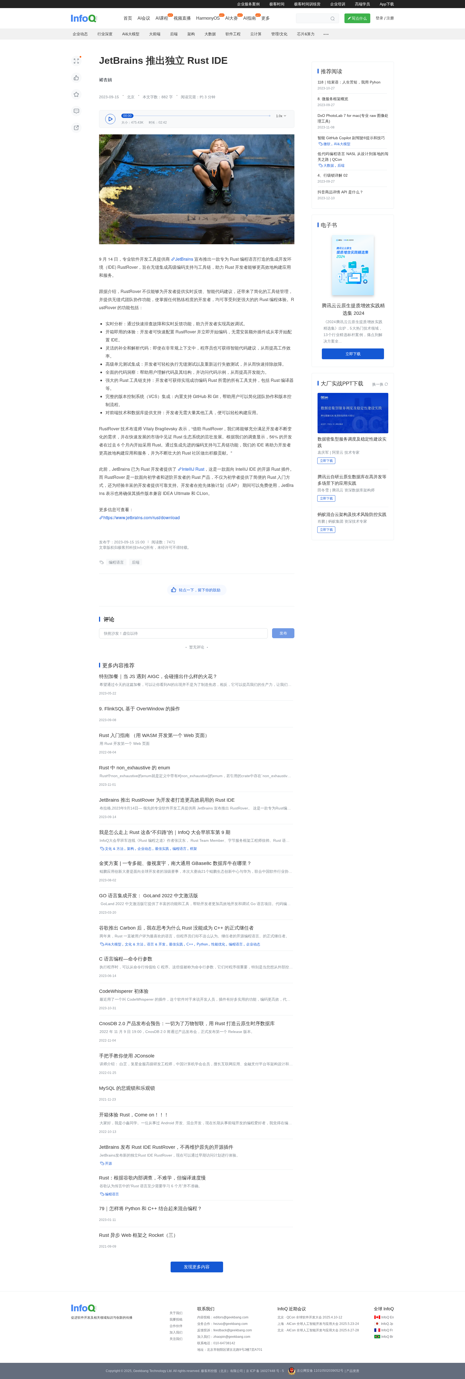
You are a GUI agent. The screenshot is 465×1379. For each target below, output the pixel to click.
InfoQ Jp (387, 1324)
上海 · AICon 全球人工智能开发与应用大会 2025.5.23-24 (318, 1324)
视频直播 (182, 18)
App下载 (387, 4)
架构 (130, 849)
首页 (128, 18)
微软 (326, 144)
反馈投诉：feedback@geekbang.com (224, 1330)
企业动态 (145, 849)
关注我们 (176, 1339)
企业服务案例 (248, 4)
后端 (135, 562)
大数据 (328, 165)
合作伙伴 (176, 1326)
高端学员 (362, 4)
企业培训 (337, 4)
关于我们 (176, 1313)
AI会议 (144, 18)
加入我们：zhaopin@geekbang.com (223, 1337)
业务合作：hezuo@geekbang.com (222, 1324)
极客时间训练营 (307, 4)
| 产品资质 (352, 1371)
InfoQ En (387, 1317)
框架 (193, 849)
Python (202, 944)
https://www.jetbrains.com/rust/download (141, 517)
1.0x (281, 116)
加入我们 (176, 1332)
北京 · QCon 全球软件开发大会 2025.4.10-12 (309, 1317)
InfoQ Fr (387, 1330)
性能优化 (218, 944)
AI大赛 (231, 18)
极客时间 (276, 4)
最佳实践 (162, 849)
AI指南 (249, 18)
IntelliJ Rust (193, 469)
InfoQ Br (387, 1337)
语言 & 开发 (156, 944)
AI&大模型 (113, 944)
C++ (189, 944)
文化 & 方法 (114, 849)
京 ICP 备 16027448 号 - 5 (265, 1371)
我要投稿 (176, 1319)
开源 (108, 1163)
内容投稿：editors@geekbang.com (222, 1317)
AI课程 (162, 18)
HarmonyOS (208, 18)
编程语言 (116, 562)
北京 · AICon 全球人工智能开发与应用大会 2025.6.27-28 (318, 1330)
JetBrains (184, 259)
